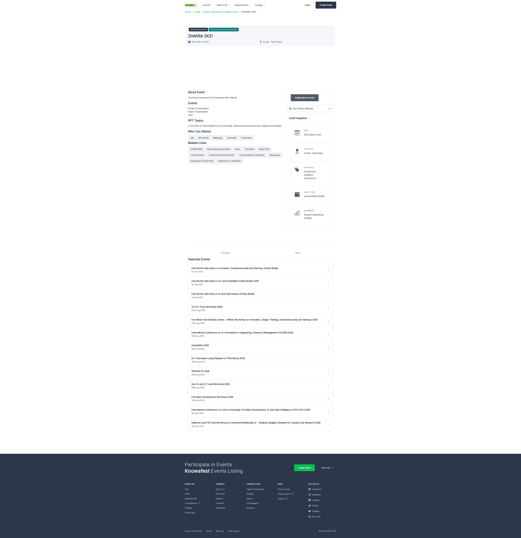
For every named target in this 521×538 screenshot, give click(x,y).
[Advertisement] (269, 71)
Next (297, 252)
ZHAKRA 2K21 (196, 149)
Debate (250, 493)
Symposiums (274, 155)
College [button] (259, 5)
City (186, 489)
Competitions (191, 503)
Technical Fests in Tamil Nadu (251, 155)
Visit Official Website (302, 108)
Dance (250, 498)
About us (220, 531)
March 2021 (264, 149)
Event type (190, 512)
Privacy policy (284, 493)
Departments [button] (241, 5)
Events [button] (206, 5)
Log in (307, 5)
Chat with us (233, 531)
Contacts (220, 503)
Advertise (220, 493)
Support (219, 498)
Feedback (220, 508)
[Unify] (191, 5)
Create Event (326, 5)
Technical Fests (197, 155)
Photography (253, 503)
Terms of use (284, 489)
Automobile (231, 138)
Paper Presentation (256, 489)
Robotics (251, 508)
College (188, 508)
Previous (225, 252)
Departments (191, 498)
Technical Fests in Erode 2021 (221, 155)
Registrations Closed (304, 97)
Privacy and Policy (193, 531)
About (219, 489)
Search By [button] (222, 5)
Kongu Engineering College (218, 149)
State (187, 493)
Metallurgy (217, 138)
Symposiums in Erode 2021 (202, 161)
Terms (209, 531)
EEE (192, 138)
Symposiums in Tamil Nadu (229, 161)
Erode (237, 149)
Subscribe (326, 467)
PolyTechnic (246, 138)
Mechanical (203, 138)
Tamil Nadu (249, 149)
